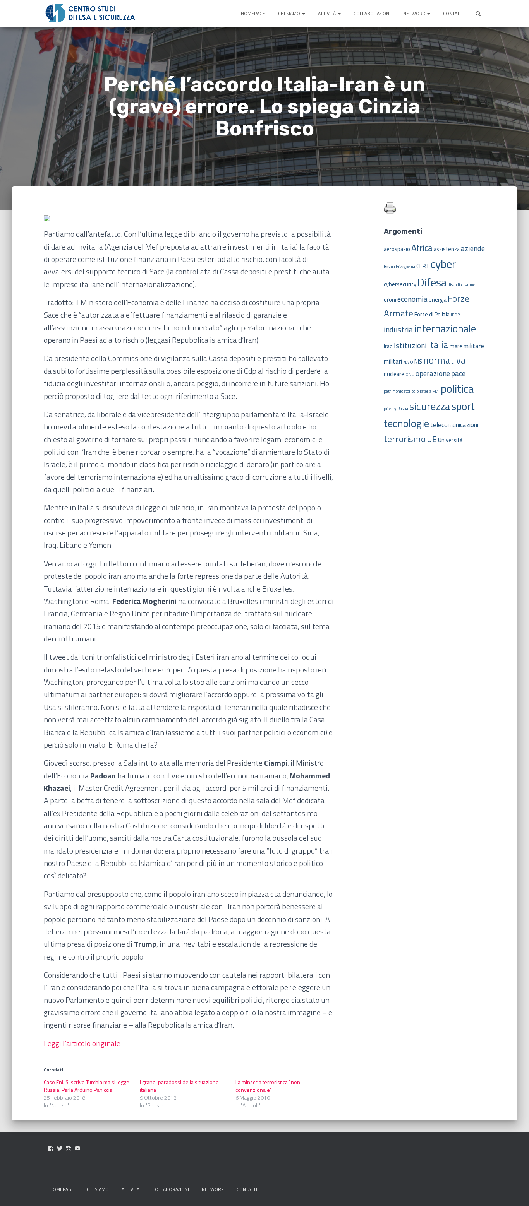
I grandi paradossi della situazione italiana (179, 1086)
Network (414, 13)
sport (463, 406)
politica (457, 388)
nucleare (394, 374)
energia (438, 300)
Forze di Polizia (432, 314)
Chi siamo (289, 13)
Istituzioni (410, 345)
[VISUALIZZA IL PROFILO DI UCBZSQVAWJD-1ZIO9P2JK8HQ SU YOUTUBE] (77, 1148)
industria (398, 329)
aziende (473, 248)
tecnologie (406, 423)
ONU (409, 374)
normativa (444, 360)
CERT (422, 266)
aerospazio (397, 249)
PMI (436, 391)
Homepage (253, 13)
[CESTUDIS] (90, 13)
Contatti (453, 13)
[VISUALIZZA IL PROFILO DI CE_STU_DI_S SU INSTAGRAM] (68, 1148)
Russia (402, 408)
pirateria (423, 391)
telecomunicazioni (454, 425)
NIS (418, 362)
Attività (327, 13)
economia (412, 298)
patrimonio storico (399, 391)
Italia (438, 344)
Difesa (432, 282)
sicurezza (429, 406)
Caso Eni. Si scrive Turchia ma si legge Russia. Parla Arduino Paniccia (86, 1086)
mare (456, 346)
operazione (433, 373)
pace (458, 373)
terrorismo (405, 439)
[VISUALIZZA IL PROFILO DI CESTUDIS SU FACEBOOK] (51, 1148)
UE (432, 439)
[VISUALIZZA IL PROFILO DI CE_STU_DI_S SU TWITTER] (60, 1148)
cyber (443, 263)
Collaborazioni (372, 13)
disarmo (468, 285)
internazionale (445, 328)
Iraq (388, 346)
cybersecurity (400, 284)
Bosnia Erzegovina (399, 266)
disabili (454, 285)
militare (474, 346)
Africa (422, 248)
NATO (408, 362)
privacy (390, 408)
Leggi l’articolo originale (82, 1043)
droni (390, 300)
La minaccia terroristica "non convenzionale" (267, 1086)
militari (393, 361)
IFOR (455, 315)
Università (450, 440)
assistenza (447, 249)
